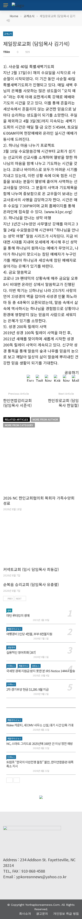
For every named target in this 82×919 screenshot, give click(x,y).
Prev (10, 598)
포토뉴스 (36, 665)
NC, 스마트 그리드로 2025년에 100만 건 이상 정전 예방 (39, 743)
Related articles (16, 419)
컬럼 (9, 610)
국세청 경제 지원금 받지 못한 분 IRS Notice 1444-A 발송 (40, 671)
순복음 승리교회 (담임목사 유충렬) (31, 584)
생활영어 (11, 647)
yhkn (6, 52)
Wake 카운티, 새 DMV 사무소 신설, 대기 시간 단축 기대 (39, 725)
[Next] (16, 780)
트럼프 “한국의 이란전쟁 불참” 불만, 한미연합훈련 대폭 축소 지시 (39, 764)
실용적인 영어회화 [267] (21, 652)
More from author (45, 419)
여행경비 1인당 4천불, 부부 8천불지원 (29, 634)
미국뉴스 (11, 665)
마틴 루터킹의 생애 (17, 615)
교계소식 (8, 33)
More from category (19, 425)
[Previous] (9, 780)
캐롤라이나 (23, 665)
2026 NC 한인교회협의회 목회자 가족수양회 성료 (38, 500)
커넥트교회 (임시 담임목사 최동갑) (31, 569)
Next (19, 598)
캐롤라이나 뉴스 (14, 628)
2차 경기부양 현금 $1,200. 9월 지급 (27, 689)
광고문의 (42, 913)
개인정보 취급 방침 (66, 913)
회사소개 (25, 913)
